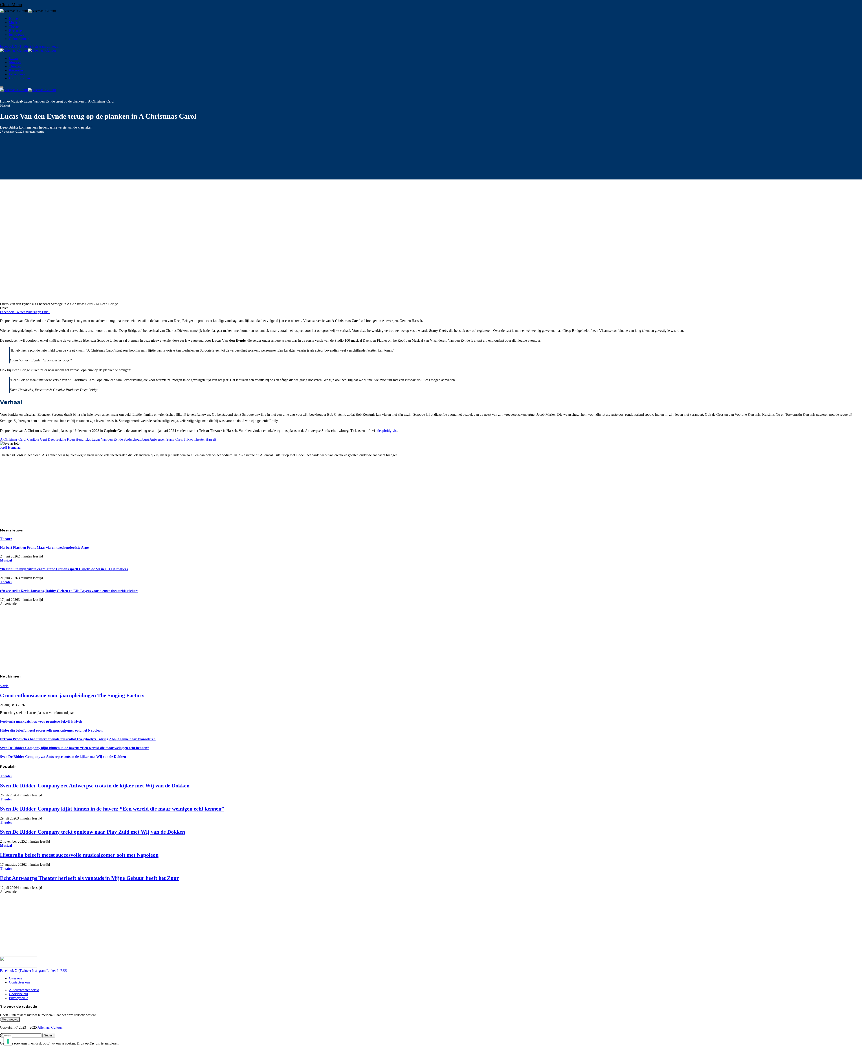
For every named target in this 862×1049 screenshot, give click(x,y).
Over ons (15, 978)
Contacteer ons (19, 982)
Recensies (16, 31)
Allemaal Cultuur (49, 1027)
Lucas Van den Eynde (107, 439)
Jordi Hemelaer (11, 447)
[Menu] (2, 87)
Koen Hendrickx (79, 439)
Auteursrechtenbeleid (24, 990)
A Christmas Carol (13, 439)
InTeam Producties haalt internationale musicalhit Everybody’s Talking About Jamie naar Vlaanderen (78, 739)
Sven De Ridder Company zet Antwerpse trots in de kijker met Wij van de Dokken (63, 756)
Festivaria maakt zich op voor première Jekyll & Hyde (41, 721)
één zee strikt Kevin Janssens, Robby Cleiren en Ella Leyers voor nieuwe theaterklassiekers (69, 591)
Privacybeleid (18, 998)
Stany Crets (174, 439)
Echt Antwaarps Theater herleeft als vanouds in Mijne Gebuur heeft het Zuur (89, 878)
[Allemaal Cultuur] (28, 50)
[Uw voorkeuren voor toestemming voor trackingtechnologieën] (8, 1041)
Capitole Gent (37, 439)
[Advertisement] (134, 492)
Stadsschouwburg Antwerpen (144, 439)
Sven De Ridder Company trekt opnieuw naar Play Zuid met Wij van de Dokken (92, 832)
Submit (48, 1035)
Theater (14, 26)
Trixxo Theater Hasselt (200, 439)
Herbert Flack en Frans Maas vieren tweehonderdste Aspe (44, 547)
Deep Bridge (57, 439)
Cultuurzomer (19, 39)
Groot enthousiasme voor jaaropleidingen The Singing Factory (72, 695)
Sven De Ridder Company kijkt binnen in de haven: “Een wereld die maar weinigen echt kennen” (74, 748)
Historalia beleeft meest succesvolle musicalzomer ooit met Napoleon (51, 730)
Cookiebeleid (18, 994)
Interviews (16, 35)
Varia (4, 686)
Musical (14, 22)
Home (13, 18)
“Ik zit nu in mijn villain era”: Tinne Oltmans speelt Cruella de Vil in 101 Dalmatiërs (64, 569)
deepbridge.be (387, 431)
